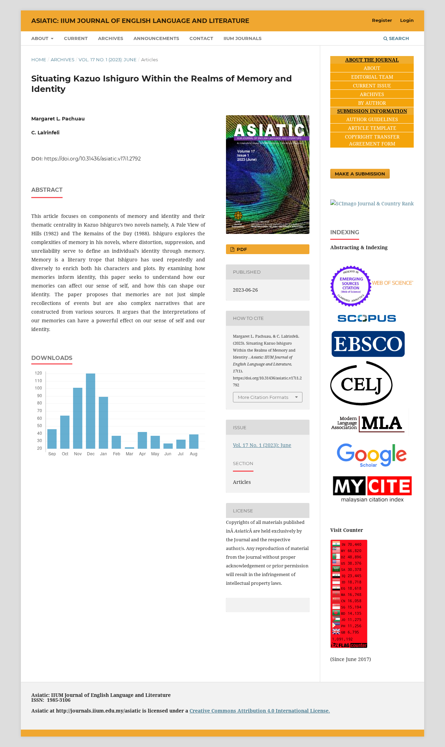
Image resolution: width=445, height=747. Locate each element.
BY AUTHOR (372, 103)
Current (76, 38)
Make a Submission (360, 173)
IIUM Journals (242, 38)
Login (407, 20)
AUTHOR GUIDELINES (372, 119)
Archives (110, 38)
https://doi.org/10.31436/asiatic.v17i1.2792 (92, 159)
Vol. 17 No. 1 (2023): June (108, 59)
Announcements (156, 38)
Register (382, 20)
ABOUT (372, 68)
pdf (241, 249)
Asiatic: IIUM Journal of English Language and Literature (140, 21)
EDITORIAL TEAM (372, 76)
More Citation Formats (263, 397)
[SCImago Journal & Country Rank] (372, 203)
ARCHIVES (372, 94)
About (40, 38)
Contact (201, 38)
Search (398, 38)
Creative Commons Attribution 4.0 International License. (259, 710)
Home (38, 59)
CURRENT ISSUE (372, 85)
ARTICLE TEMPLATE (372, 128)
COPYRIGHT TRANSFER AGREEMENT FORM (372, 140)
